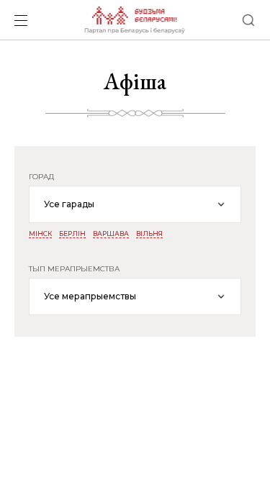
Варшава (111, 233)
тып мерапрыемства (74, 269)
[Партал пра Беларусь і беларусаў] (134, 20)
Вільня (149, 233)
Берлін (72, 233)
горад (41, 177)
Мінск (40, 233)
